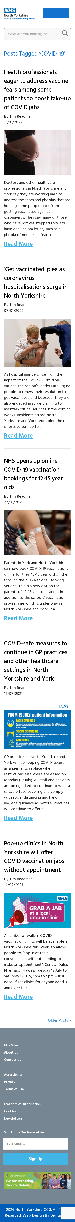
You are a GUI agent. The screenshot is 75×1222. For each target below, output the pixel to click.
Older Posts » (59, 1020)
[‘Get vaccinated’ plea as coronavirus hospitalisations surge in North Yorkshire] (37, 343)
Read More (18, 244)
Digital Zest (60, 1215)
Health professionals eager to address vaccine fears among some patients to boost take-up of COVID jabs (37, 90)
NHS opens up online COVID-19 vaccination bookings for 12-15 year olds (33, 474)
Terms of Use (14, 1089)
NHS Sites (11, 1045)
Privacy (9, 1082)
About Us (11, 1052)
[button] (35, 1159)
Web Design (33, 1215)
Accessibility (13, 1075)
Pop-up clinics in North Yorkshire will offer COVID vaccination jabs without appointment (34, 857)
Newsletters (13, 1118)
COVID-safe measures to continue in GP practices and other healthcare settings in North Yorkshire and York (35, 661)
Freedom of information (22, 1104)
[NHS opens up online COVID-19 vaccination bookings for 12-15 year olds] (37, 533)
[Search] (65, 34)
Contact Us (12, 1060)
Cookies (10, 1111)
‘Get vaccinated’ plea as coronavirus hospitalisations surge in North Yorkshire (36, 283)
